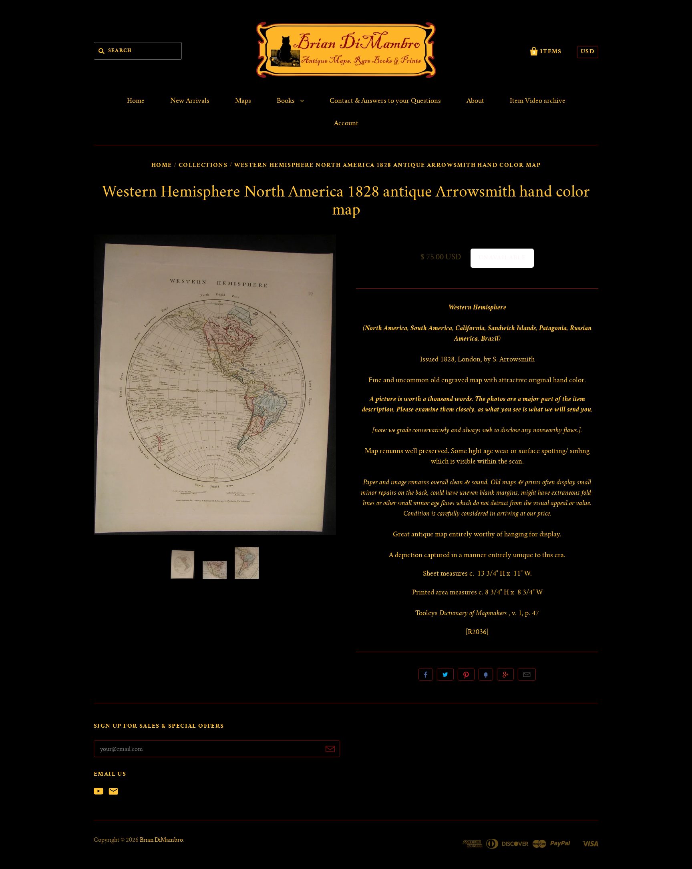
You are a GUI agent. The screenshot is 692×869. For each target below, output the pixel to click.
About (475, 101)
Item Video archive (537, 101)
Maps (243, 101)
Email (527, 674)
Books (286, 101)
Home (136, 101)
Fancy (486, 674)
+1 (505, 674)
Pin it (466, 674)
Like (425, 674)
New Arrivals (189, 101)
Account (346, 123)
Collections (203, 166)
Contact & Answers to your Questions (385, 101)
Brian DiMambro (161, 840)
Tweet (445, 674)
